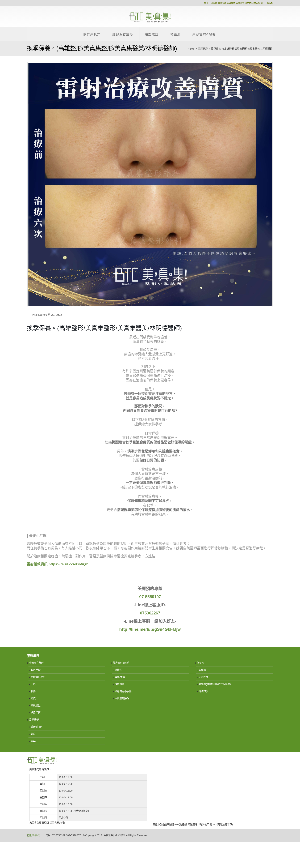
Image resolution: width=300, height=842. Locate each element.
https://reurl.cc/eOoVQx (68, 564)
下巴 (33, 684)
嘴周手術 (35, 712)
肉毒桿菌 (203, 677)
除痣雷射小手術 (123, 691)
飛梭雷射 (119, 684)
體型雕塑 (152, 34)
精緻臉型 (35, 705)
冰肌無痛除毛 (122, 698)
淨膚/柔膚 (120, 677)
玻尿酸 (202, 670)
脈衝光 (118, 670)
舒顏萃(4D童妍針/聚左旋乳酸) (215, 684)
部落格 (269, 3)
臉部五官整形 (122, 34)
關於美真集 (92, 34)
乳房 (33, 691)
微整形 (175, 34)
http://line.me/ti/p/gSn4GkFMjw (150, 629)
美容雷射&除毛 (204, 34)
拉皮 (33, 698)
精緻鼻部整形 (38, 677)
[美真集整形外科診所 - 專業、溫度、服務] (150, 17)
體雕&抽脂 (36, 726)
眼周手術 (35, 670)
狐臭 (33, 741)
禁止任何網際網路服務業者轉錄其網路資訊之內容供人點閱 (233, 3)
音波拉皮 (203, 691)
